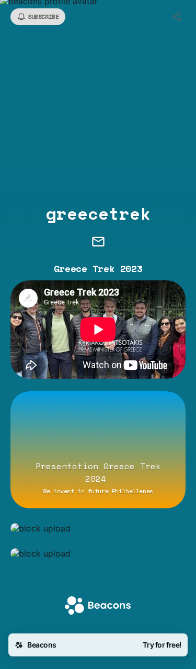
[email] (98, 242)
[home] (98, 606)
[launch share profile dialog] (177, 16)
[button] (98, 528)
